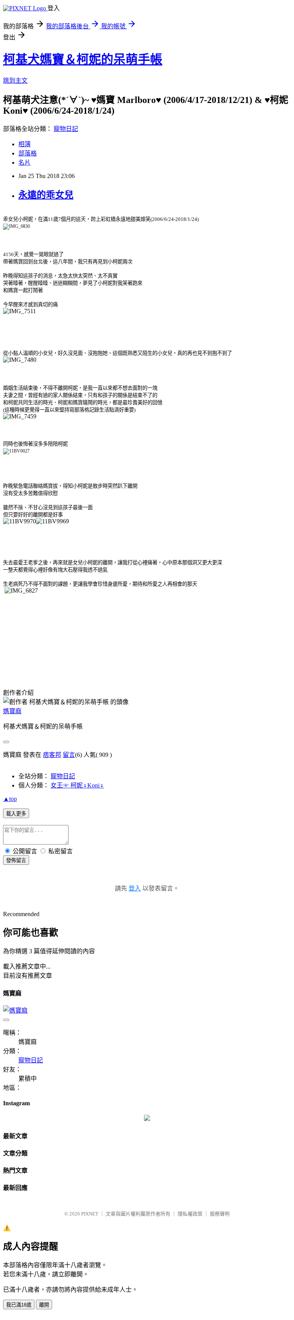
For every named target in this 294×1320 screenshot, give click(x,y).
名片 (24, 162)
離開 (44, 1305)
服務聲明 (220, 1214)
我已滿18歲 (18, 1305)
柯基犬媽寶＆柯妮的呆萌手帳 (82, 59)
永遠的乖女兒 (46, 195)
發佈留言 (16, 860)
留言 (69, 754)
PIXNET (89, 1214)
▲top (10, 799)
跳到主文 (15, 80)
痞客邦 (52, 754)
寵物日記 (66, 129)
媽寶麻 (12, 711)
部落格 (27, 153)
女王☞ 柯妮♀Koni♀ (77, 785)
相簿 (24, 144)
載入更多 (16, 814)
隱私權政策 (190, 1214)
